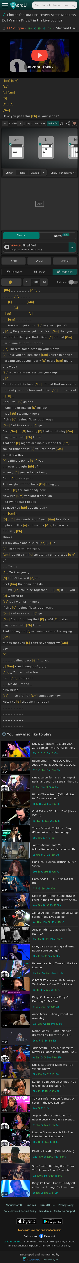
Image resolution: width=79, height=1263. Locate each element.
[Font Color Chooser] (11, 282)
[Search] (73, 5)
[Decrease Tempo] (5, 123)
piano (22, 172)
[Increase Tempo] (20, 123)
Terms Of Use (47, 1204)
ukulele (35, 172)
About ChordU (14, 1204)
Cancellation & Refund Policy (20, 1211)
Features (31, 1204)
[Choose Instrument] (43, 172)
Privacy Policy (65, 1204)
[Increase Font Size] (44, 282)
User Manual (45, 1211)
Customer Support (64, 1211)
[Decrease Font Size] (26, 282)
